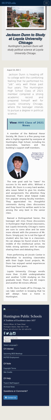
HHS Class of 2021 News (31, 124)
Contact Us (11, 397)
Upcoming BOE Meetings (13, 353)
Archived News (9, 386)
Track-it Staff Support (11, 383)
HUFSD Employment (11, 357)
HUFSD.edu (9, 3)
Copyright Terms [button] (10, 368)
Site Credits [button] (8, 372)
